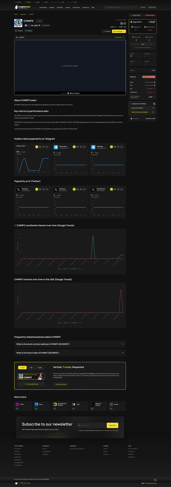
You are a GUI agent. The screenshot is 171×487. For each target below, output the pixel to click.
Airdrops (51, 7)
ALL (47, 147)
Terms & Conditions (133, 448)
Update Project (136, 15)
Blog (93, 7)
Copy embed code (32, 384)
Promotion (60, 7)
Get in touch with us (151, 483)
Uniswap (107, 31)
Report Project (150, 15)
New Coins (16, 451)
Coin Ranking (43, 7)
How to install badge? (61, 384)
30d (40, 147)
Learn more (46, 479)
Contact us (86, 7)
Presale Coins (17, 454)
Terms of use (104, 430)
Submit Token (152, 7)
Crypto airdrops (18, 465)
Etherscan (47, 25)
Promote (143, 7)
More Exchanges (117, 31)
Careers (67, 7)
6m (43, 147)
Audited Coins (17, 459)
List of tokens (17, 448)
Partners (105, 451)
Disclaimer (130, 454)
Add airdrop (45, 454)
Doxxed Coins (17, 457)
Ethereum (23, 14)
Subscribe (112, 425)
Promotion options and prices (77, 448)
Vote (142, 44)
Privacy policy (131, 451)
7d (36, 147)
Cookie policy (131, 457)
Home (15, 14)
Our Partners (76, 7)
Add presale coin (47, 451)
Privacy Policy (112, 430)
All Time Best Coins (18, 462)
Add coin (45, 448)
